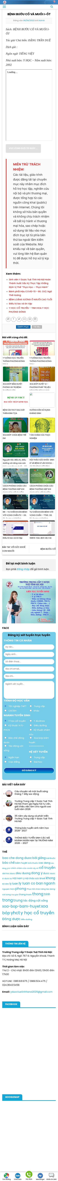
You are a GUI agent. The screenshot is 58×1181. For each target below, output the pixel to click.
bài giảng (39, 858)
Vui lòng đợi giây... (23, 148)
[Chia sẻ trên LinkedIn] (35, 319)
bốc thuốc (33, 863)
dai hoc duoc (8, 874)
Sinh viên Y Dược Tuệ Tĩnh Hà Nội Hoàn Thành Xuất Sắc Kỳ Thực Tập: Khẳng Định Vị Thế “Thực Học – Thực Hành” (30, 283)
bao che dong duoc (17, 858)
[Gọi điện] (29, 1175)
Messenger (40, 1179)
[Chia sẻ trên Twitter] (19, 319)
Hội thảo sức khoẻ (35, 878)
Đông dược (11, 919)
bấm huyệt (21, 863)
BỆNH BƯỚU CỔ (48, 549)
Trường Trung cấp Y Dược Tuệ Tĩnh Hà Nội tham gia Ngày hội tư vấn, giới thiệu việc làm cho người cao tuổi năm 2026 (33, 805)
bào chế (8, 862)
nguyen (6, 889)
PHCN (12, 889)
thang (22, 894)
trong (7, 900)
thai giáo (14, 895)
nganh (49, 883)
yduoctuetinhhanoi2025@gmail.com (31, 992)
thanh (29, 895)
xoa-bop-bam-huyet (21, 906)
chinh (13, 868)
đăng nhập (23, 569)
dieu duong (23, 873)
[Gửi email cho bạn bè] (24, 319)
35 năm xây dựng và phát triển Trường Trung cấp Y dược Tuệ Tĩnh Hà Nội (33, 819)
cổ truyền (47, 868)
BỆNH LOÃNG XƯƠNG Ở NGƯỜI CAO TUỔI (30, 299)
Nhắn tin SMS (51, 1179)
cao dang (44, 863)
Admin (42, 21)
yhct (15, 913)
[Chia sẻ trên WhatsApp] (8, 319)
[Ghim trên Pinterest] (29, 319)
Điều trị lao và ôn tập (20, 304)
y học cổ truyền (37, 913)
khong (50, 878)
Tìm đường (6, 1179)
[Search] (52, 6)
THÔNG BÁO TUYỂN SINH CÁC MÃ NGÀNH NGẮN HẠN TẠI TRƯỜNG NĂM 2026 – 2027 (34, 840)
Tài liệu (36, 327)
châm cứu (21, 868)
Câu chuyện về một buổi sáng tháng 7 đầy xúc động (31, 792)
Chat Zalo (17, 1179)
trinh (47, 894)
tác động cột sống (35, 900)
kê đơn (5, 884)
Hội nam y (18, 878)
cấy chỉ (36, 868)
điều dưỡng (26, 919)
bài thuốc (50, 858)
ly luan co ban (31, 883)
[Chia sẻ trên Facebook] (13, 319)
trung (18, 900)
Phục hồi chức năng (36, 889)
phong (20, 888)
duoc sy (8, 879)
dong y (37, 873)
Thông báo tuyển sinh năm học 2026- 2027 (32, 829)
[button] (4, 6)
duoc (46, 873)
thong (37, 894)
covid (29, 868)
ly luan (14, 883)
